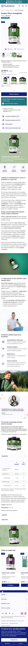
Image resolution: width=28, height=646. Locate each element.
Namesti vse (14, 640)
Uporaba (4, 529)
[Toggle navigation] (26, 6)
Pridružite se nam (5, 617)
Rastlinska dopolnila (9, 10)
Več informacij (22, 635)
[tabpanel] (14, 495)
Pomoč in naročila (5, 622)
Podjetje (3, 608)
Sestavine (5, 467)
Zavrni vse (7, 643)
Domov (2, 10)
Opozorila (5, 533)
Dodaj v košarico (14, 96)
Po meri (20, 643)
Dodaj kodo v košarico (15, 2)
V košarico (10, 599)
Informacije (4, 613)
